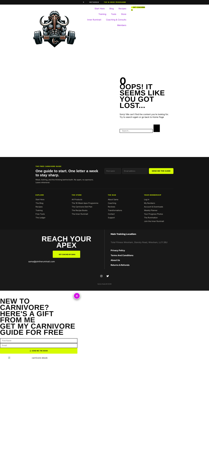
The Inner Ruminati (80, 214)
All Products (77, 199)
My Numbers (149, 203)
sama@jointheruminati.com (41, 261)
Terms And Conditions (122, 255)
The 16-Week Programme (115, 2)
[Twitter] (107, 276)
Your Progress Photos (153, 214)
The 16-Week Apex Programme (85, 203)
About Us (115, 260)
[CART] (132, 10)
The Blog (39, 203)
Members (121, 25)
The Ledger (40, 217)
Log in (146, 199)
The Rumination (151, 217)
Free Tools (40, 214)
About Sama (113, 199)
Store (123, 14)
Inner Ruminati (94, 19)
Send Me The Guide (161, 171)
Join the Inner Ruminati (154, 221)
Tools (113, 14)
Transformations (115, 210)
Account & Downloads (153, 207)
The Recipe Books (79, 210)
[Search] (156, 128)
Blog (111, 8)
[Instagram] (101, 276)
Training (102, 14)
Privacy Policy (118, 250)
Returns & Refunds (120, 265)
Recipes (122, 8)
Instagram (94, 2)
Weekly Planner (150, 210)
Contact (111, 214)
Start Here (100, 8)
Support (111, 217)
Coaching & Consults (116, 19)
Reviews (111, 207)
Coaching (112, 203)
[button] (77, 296)
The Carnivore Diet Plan (82, 207)
